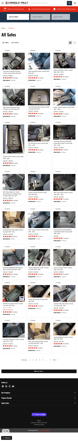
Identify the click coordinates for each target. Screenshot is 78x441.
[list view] (74, 43)
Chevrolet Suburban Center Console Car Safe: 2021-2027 (38, 108)
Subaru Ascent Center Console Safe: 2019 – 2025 (64, 108)
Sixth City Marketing (44, 430)
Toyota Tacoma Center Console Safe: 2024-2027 (37, 193)
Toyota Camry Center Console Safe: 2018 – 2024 (13, 157)
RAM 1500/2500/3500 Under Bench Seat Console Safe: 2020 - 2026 (13, 269)
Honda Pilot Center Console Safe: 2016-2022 (38, 300)
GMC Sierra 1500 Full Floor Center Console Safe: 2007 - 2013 (38, 342)
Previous (24, 360)
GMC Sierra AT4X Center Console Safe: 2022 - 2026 (63, 193)
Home (3, 28)
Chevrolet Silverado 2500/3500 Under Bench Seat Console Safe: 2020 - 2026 (63, 232)
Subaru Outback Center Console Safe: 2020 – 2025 (63, 71)
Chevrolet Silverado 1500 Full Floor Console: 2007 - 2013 (13, 231)
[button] (7, 78)
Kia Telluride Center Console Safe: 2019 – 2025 (38, 144)
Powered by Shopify (39, 425)
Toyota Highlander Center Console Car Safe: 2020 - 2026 (38, 269)
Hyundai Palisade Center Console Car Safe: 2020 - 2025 (63, 305)
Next (54, 360)
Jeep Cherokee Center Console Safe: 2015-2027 (38, 72)
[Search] (69, 3)
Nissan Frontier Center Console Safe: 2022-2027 (63, 269)
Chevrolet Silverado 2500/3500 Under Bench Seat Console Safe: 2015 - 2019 (63, 143)
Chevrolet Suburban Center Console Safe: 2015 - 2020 (13, 340)
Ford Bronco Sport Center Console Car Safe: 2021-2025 (13, 305)
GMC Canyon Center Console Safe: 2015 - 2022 (38, 231)
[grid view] (70, 43)
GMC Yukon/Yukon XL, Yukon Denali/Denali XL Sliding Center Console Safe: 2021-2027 (12, 194)
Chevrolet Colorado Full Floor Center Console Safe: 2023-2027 (12, 72)
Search (39, 421)
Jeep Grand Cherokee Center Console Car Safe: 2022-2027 (11, 108)
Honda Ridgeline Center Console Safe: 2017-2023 (63, 338)
